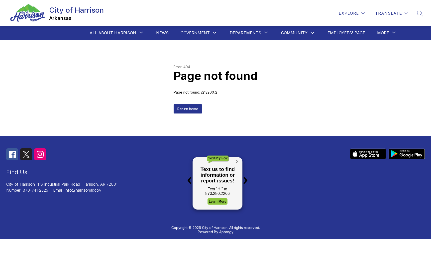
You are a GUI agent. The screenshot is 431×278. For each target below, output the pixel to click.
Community (294, 32)
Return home (187, 109)
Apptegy (226, 232)
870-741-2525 (35, 190)
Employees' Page (346, 32)
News (162, 32)
